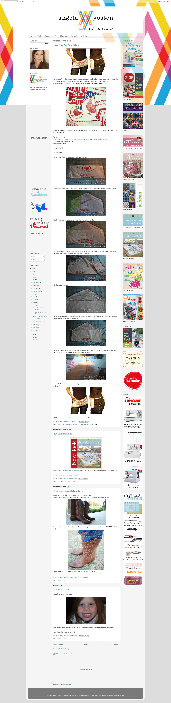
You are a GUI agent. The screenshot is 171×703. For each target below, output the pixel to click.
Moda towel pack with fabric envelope (65, 139)
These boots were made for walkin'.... (68, 491)
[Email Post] (96, 424)
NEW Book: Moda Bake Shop (65, 434)
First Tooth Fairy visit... (62, 590)
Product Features (61, 36)
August (35, 294)
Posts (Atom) (65, 649)
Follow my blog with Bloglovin (62, 684)
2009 (33, 337)
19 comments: (73, 635)
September (36, 291)
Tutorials (74, 36)
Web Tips (84, 36)
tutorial (91, 424)
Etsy (59, 481)
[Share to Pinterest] (88, 422)
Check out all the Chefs (60, 471)
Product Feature (83, 424)
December (36, 282)
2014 (33, 271)
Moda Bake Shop (66, 481)
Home (32, 36)
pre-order (63, 475)
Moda (76, 424)
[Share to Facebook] (86, 422)
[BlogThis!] (82, 422)
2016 (33, 268)
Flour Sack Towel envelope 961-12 (96, 139)
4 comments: (73, 478)
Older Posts (114, 645)
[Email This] (80, 422)
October (36, 288)
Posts (33, 256)
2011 (33, 280)
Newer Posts (58, 645)
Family (59, 580)
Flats (39, 36)
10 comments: (73, 421)
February (36, 328)
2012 (33, 277)
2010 (33, 334)
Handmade (61, 424)
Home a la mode (97, 418)
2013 (33, 274)
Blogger (122, 695)
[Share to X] (84, 422)
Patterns (48, 36)
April (34, 305)
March (35, 325)
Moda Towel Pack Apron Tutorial (66, 45)
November (36, 285)
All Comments (36, 260)
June (34, 299)
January (35, 330)
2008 (33, 340)
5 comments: (73, 577)
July (34, 297)
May (34, 302)
